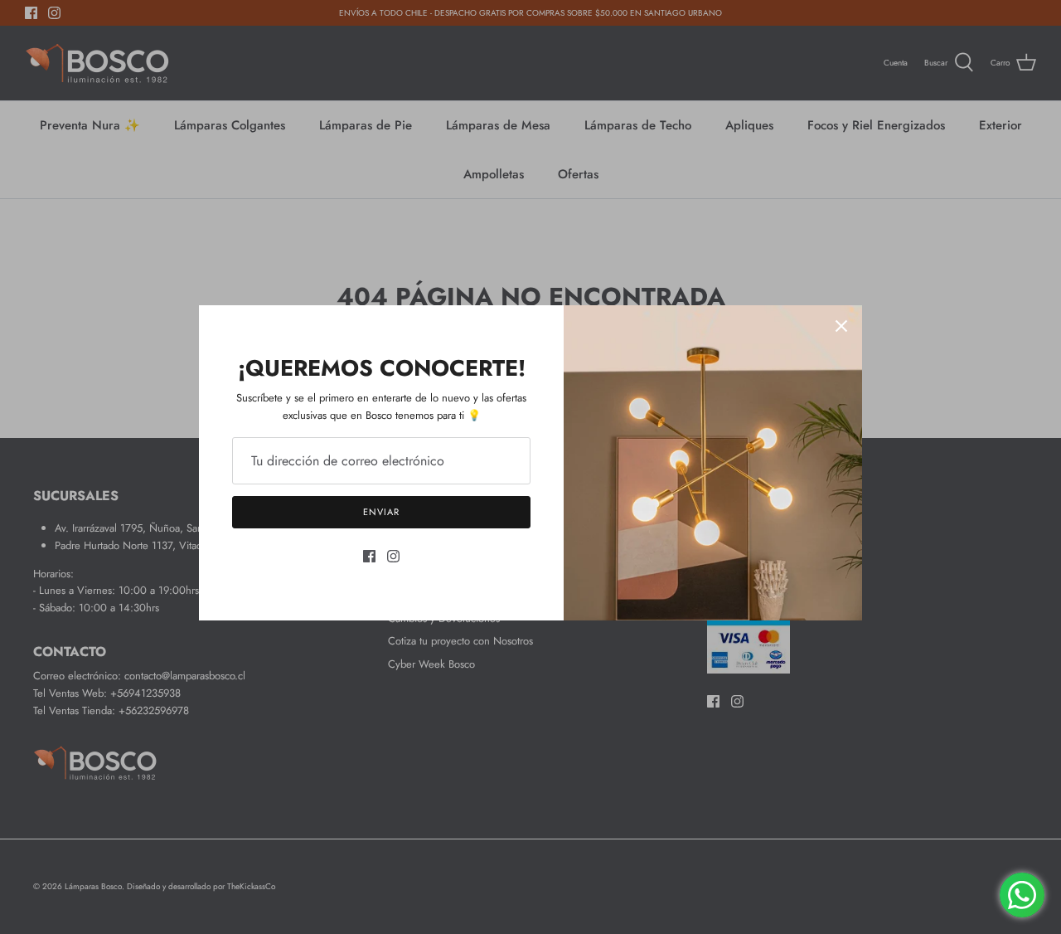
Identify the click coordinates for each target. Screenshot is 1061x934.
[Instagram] (393, 556)
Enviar (381, 511)
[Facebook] (369, 556)
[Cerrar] (841, 326)
